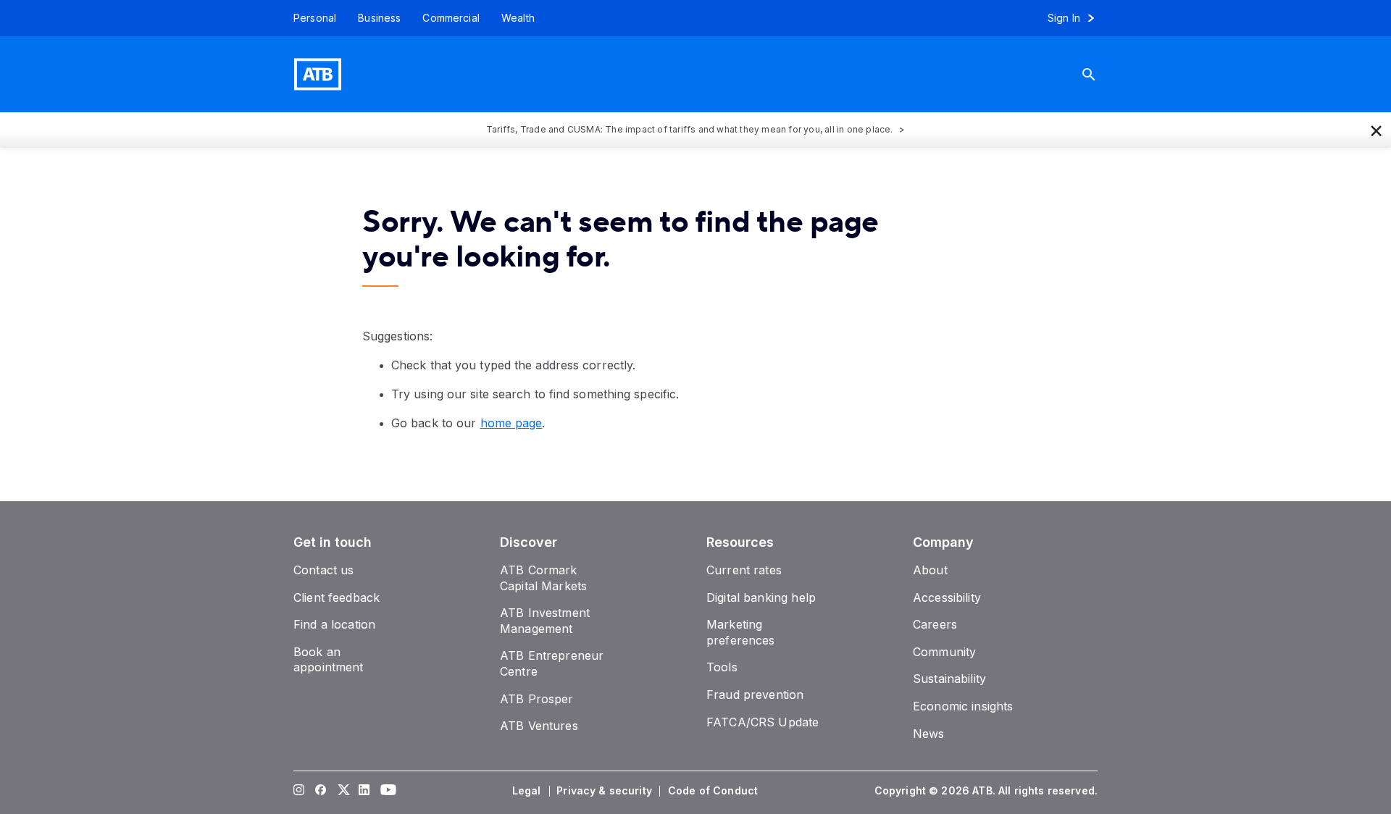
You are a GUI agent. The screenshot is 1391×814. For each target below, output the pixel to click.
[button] (1376, 129)
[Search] (1099, 74)
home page (511, 423)
